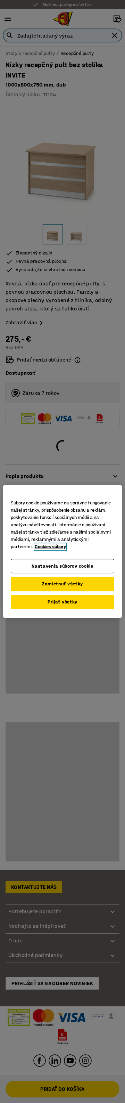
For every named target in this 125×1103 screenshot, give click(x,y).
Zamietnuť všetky (62, 584)
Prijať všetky (62, 602)
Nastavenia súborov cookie (62, 566)
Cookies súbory (50, 547)
